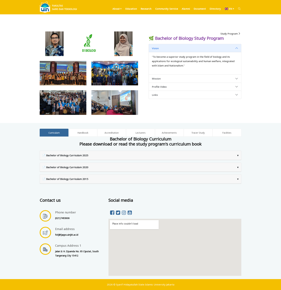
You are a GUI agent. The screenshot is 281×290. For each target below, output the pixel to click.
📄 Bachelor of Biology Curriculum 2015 (140, 179)
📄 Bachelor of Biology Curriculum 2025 (140, 155)
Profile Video (159, 86)
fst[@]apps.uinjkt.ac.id (66, 234)
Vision (155, 48)
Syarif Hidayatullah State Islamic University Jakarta (145, 284)
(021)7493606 (62, 218)
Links (155, 94)
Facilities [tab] (226, 132)
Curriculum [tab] (54, 132)
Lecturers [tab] (140, 132)
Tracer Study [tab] (198, 132)
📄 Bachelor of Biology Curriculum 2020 (140, 167)
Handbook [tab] (82, 132)
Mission (156, 78)
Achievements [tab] (169, 132)
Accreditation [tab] (112, 132)
